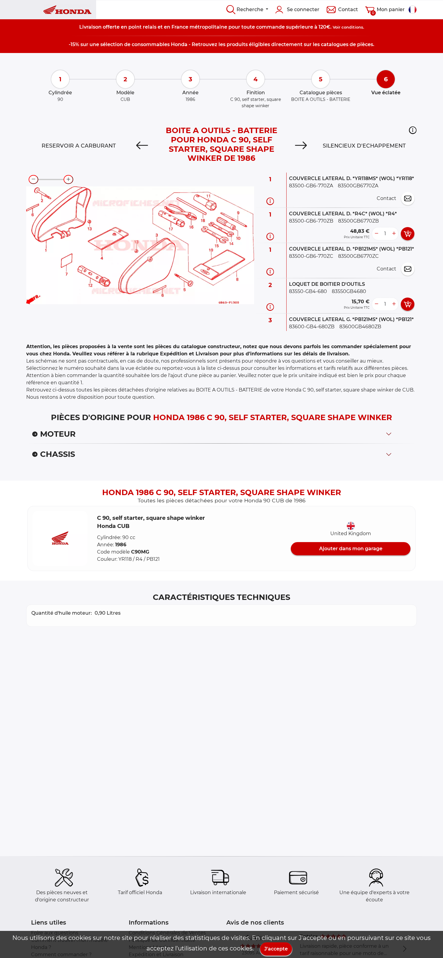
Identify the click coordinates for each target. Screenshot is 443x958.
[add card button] (407, 233)
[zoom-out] (33, 179)
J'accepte (276, 949)
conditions (352, 27)
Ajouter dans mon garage (350, 548)
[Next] (301, 146)
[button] (413, 130)
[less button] (376, 233)
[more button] (393, 233)
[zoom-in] (68, 179)
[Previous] (142, 146)
